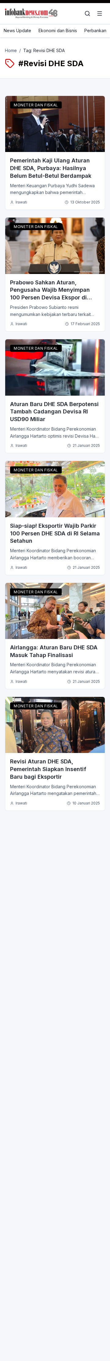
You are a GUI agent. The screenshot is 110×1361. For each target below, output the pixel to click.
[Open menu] (99, 13)
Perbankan (95, 30)
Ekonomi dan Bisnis (57, 30)
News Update (17, 30)
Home (11, 50)
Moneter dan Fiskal (36, 105)
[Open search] (87, 13)
